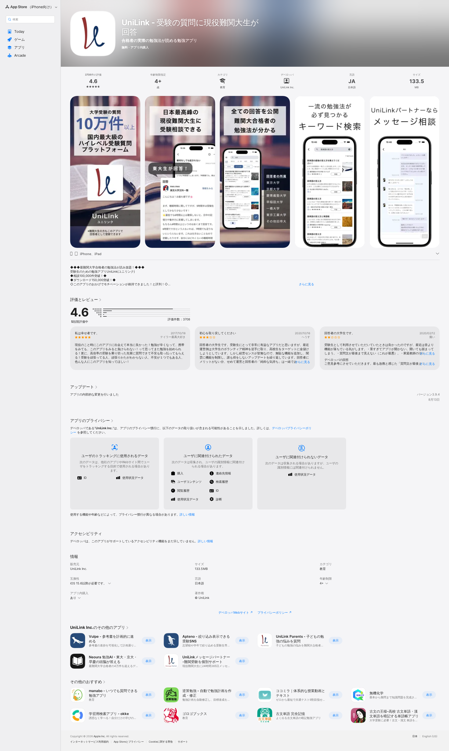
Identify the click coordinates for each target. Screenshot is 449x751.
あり (73, 598)
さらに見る (306, 284)
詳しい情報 (187, 514)
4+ (322, 583)
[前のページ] (65, 172)
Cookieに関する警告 (161, 741)
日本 (414, 736)
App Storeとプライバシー (129, 741)
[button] (30, 31)
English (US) (429, 736)
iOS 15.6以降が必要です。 (88, 583)
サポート (183, 741)
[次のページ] (444, 172)
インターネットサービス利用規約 (89, 741)
